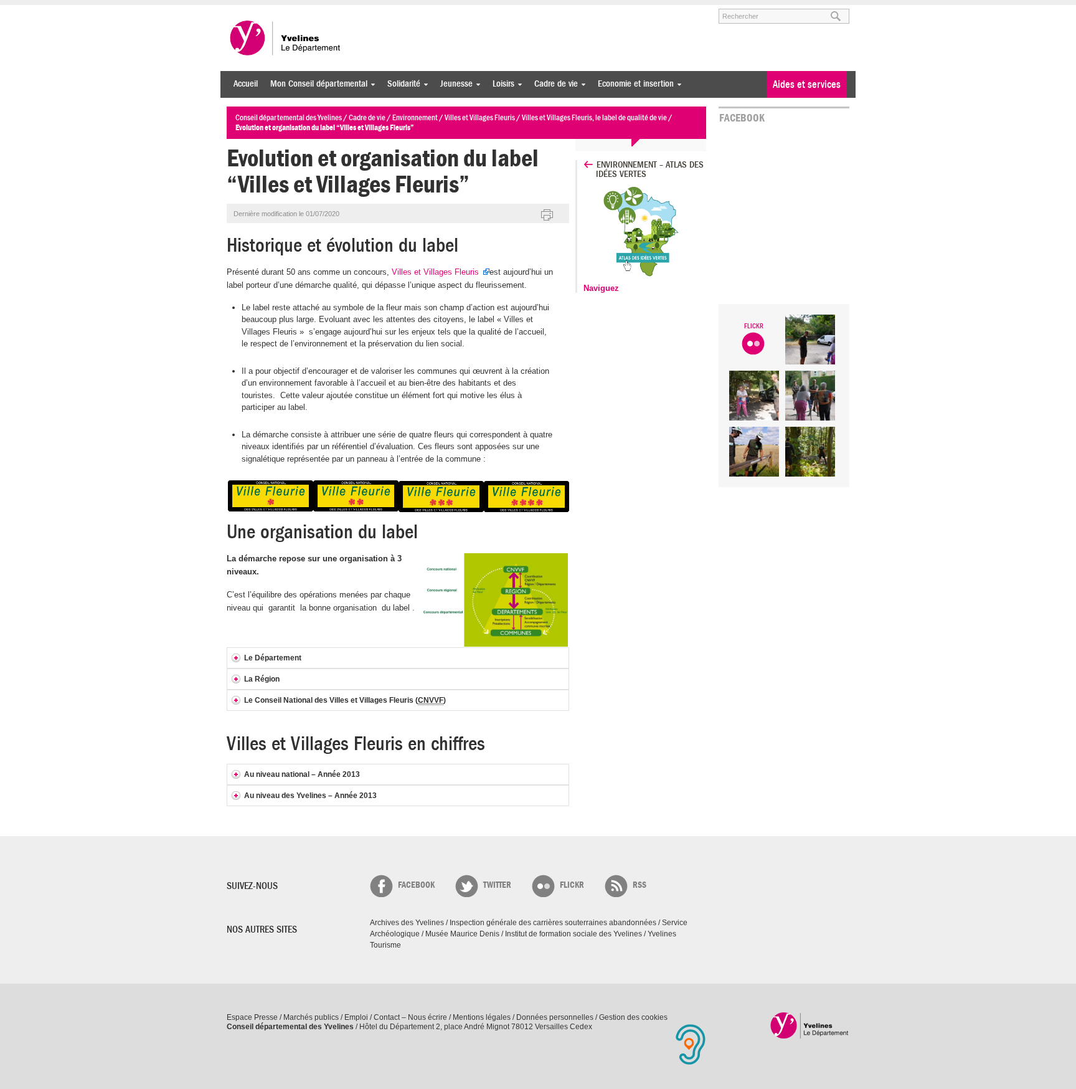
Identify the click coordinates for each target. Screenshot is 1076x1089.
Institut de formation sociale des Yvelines (573, 934)
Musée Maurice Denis (462, 934)
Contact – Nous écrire (410, 1017)
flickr (572, 885)
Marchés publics (311, 1017)
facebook (416, 885)
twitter (497, 885)
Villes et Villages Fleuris (436, 272)
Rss (639, 885)
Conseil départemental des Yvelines (286, 38)
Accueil (246, 83)
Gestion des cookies (633, 1017)
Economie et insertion (633, 83)
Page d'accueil (809, 1025)
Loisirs (500, 83)
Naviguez (601, 288)
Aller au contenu (303, 10)
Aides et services (807, 84)
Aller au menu (244, 10)
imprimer (547, 215)
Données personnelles (554, 1017)
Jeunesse (453, 83)
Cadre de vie (553, 83)
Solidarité (400, 83)
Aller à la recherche (372, 10)
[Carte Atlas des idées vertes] (645, 277)
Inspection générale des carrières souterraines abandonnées (553, 922)
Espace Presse (252, 1017)
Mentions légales (482, 1017)
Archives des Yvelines (407, 922)
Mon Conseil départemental (315, 83)
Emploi (356, 1017)
